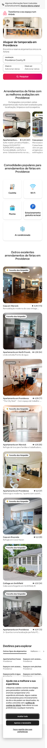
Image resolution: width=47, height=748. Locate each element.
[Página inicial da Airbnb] (5, 13)
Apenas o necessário (22, 723)
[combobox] (22, 60)
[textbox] (13, 68)
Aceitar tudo (22, 716)
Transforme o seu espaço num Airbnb (22, 13)
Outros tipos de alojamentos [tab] (15, 651)
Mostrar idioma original (30, 6)
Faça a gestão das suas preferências (22, 730)
